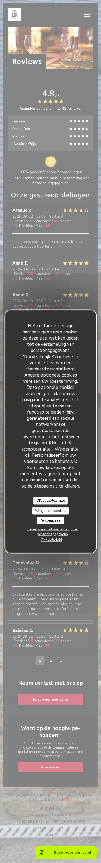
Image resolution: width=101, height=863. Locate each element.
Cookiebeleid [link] (51, 539)
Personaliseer (51, 520)
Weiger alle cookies (50, 510)
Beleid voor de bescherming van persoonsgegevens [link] (52, 531)
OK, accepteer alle (50, 500)
